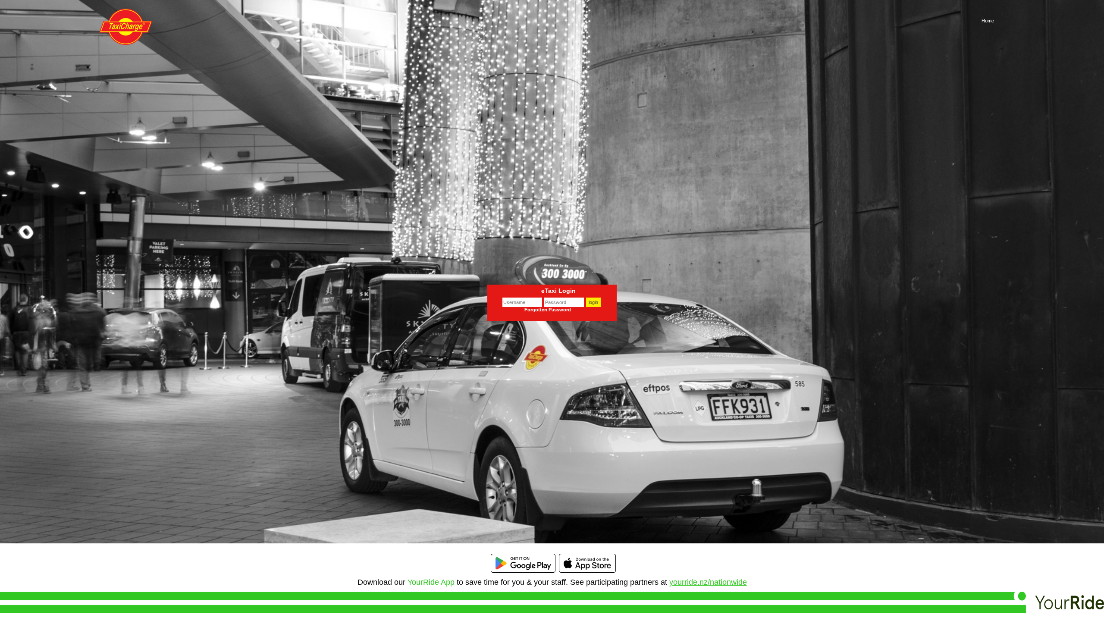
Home (988, 20)
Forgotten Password (547, 309)
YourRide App (431, 582)
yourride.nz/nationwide (708, 582)
